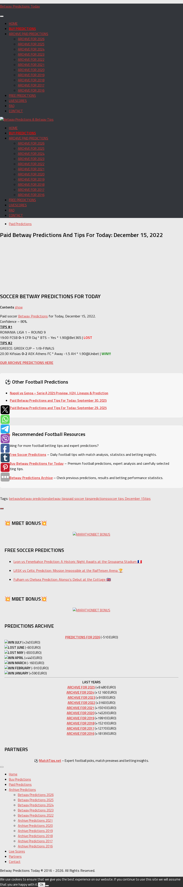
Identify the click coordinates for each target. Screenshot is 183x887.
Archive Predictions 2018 (35, 835)
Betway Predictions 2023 (36, 810)
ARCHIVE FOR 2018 (31, 80)
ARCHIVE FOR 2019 (31, 75)
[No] (47, 885)
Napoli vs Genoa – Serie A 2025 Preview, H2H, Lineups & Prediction (59, 393)
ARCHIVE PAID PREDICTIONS (28, 33)
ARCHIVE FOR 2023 (31, 54)
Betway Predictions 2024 (36, 805)
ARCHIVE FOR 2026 (31, 39)
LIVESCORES (18, 100)
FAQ (12, 105)
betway (15, 498)
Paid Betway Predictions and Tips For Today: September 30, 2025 (58, 400)
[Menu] (2, 16)
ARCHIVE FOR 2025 (31, 44)
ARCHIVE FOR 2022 (31, 59)
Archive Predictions (22, 789)
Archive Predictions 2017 (35, 841)
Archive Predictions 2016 (35, 846)
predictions (99, 498)
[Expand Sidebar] (2, 508)
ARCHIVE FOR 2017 (31, 85)
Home (13, 774)
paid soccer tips (79, 498)
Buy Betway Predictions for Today (36, 463)
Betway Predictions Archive (31, 477)
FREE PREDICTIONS (22, 95)
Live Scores (17, 851)
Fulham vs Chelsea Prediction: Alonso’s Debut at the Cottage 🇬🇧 (62, 579)
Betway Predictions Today (20, 6)
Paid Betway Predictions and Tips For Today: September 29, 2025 (58, 407)
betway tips (58, 498)
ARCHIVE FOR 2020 (31, 69)
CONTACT (16, 111)
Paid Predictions (20, 223)
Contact (15, 861)
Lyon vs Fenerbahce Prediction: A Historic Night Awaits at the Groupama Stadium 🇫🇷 (77, 561)
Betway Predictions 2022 (36, 815)
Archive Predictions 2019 (35, 830)
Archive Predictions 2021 (35, 820)
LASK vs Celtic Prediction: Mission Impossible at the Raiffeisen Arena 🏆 (68, 570)
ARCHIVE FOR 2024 (31, 49)
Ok (42, 884)
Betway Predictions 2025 (36, 800)
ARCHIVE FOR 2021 (31, 64)
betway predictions (35, 498)
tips (148, 498)
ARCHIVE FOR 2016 (31, 90)
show (19, 307)
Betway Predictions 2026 (36, 794)
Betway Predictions (33, 316)
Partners (15, 856)
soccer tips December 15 (126, 498)
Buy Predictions (20, 779)
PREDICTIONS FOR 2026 (82, 637)
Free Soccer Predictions (27, 454)
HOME (13, 23)
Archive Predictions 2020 (35, 825)
